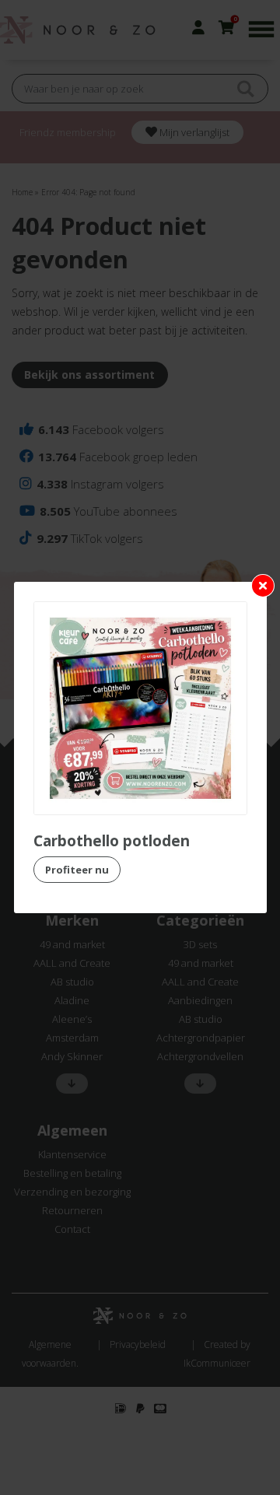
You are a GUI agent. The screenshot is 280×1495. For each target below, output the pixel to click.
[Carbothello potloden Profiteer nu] (140, 708)
